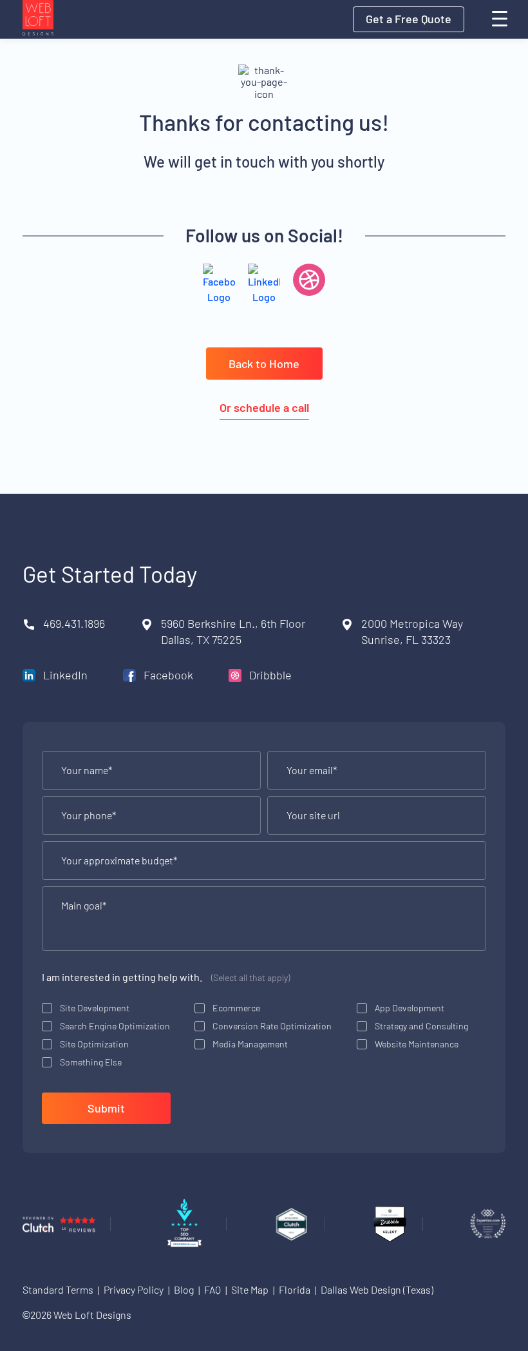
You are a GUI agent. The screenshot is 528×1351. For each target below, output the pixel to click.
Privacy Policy (134, 1289)
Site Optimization (94, 1043)
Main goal (83, 905)
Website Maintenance (416, 1043)
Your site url (313, 815)
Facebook (168, 675)
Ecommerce (236, 1007)
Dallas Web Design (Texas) (377, 1289)
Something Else (91, 1061)
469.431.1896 (74, 623)
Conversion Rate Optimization (272, 1025)
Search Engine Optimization (115, 1025)
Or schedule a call (264, 407)
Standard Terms (58, 1289)
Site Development (94, 1007)
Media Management (250, 1043)
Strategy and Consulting (421, 1025)
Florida (294, 1289)
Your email (312, 770)
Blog (184, 1289)
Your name (86, 770)
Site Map (250, 1289)
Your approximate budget (119, 860)
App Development (409, 1007)
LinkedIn (65, 675)
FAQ (212, 1289)
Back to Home (264, 363)
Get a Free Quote (408, 19)
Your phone (88, 815)
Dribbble (270, 675)
